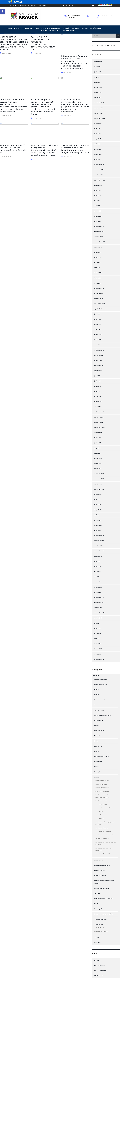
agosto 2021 (98, 370)
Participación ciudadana (102, 865)
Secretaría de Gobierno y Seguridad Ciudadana (104, 823)
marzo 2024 (98, 211)
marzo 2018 (97, 582)
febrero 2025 (98, 154)
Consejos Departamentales (102, 715)
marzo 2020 (98, 458)
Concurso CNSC (99, 710)
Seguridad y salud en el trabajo (103, 898)
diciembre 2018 (99, 535)
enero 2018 (97, 592)
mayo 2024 (97, 200)
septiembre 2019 (99, 489)
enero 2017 (97, 654)
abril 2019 (97, 515)
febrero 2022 (98, 339)
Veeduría (101, 818)
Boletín (96, 689)
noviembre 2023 (99, 231)
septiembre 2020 (99, 427)
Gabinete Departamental (101, 756)
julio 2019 (97, 499)
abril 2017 (97, 638)
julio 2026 (97, 66)
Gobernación (26, 28)
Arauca (16, 28)
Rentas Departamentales (102, 791)
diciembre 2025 (99, 103)
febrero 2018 (98, 587)
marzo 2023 (98, 273)
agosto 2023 (98, 247)
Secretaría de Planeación (102, 838)
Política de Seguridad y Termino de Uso (104, 882)
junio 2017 (97, 628)
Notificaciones (98, 860)
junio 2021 (97, 381)
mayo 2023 (97, 262)
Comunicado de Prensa (101, 699)
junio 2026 (97, 72)
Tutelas (96, 937)
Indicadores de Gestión (101, 931)
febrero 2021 (98, 401)
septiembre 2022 (99, 303)
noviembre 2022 (99, 293)
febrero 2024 (98, 216)
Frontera (96, 751)
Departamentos (99, 730)
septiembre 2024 (99, 180)
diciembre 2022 (99, 288)
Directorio (97, 736)
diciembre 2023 (99, 226)
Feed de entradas (99, 965)
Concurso (97, 705)
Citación (96, 694)
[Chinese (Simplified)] (101, 4)
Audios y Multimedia (100, 679)
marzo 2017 (97, 643)
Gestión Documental (104, 854)
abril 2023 (97, 267)
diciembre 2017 (99, 597)
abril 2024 (97, 206)
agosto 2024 (98, 185)
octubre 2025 (98, 113)
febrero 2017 (98, 649)
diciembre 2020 (99, 412)
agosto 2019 (98, 494)
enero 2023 (97, 283)
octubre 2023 (98, 236)
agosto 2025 (98, 123)
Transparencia (98, 924)
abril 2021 (97, 391)
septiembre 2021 (99, 365)
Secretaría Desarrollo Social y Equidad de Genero (105, 843)
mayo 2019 (97, 510)
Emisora (96, 741)
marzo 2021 (97, 396)
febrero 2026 (98, 92)
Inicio (10, 28)
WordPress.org (99, 976)
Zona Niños (97, 942)
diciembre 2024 (99, 164)
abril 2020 (97, 453)
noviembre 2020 (99, 417)
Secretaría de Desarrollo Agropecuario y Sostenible (102, 796)
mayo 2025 (97, 139)
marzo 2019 (97, 520)
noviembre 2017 (99, 602)
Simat (96, 903)
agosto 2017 (98, 618)
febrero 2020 (98, 463)
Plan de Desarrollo (100, 875)
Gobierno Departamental (102, 788)
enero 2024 (97, 221)
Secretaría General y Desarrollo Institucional (103, 849)
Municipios (97, 772)
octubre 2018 (98, 546)
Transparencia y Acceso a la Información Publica (51, 29)
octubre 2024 (98, 175)
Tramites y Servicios (100, 919)
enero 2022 (97, 345)
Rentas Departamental (105, 831)
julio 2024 (97, 190)
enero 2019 (97, 530)
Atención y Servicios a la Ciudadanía (71, 29)
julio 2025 (97, 128)
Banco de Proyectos (100, 684)
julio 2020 (97, 437)
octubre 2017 (98, 607)
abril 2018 (97, 576)
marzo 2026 (98, 87)
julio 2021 (97, 376)
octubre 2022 (98, 298)
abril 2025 (97, 144)
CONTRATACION (99, 928)
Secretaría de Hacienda (101, 828)
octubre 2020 (98, 422)
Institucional (98, 761)
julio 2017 (97, 623)
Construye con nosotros (105, 808)
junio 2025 (97, 133)
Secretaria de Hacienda (101, 888)
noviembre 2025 (99, 108)
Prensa (36, 28)
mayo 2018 (97, 571)
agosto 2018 (98, 556)
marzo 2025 (97, 149)
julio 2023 (97, 252)
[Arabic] (99, 4)
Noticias (96, 777)
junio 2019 (97, 504)
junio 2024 (97, 195)
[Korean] (106, 4)
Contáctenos (71, 17)
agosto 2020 (98, 432)
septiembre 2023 (99, 242)
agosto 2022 (98, 309)
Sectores (97, 893)
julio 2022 (97, 314)
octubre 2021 (98, 360)
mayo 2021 (97, 386)
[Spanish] (111, 4)
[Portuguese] (108, 4)
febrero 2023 (98, 278)
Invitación (97, 766)
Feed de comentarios (100, 970)
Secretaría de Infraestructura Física (104, 835)
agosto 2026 (98, 61)
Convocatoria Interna (101, 784)
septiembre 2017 (99, 613)
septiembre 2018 (99, 551)
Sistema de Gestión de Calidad (103, 914)
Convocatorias (98, 720)
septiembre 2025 (99, 118)
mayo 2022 (97, 324)
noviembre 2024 (99, 169)
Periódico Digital (99, 870)
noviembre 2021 (99, 355)
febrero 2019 (98, 525)
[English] (103, 4)
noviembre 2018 (99, 540)
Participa (84, 28)
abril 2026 (97, 82)
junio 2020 (97, 443)
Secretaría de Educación (101, 801)
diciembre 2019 (99, 473)
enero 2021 (97, 406)
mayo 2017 (97, 633)
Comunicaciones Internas (102, 780)
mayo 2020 (97, 448)
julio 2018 (97, 561)
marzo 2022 (98, 334)
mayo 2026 (97, 77)
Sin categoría (98, 909)
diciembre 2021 (99, 350)
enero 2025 (97, 159)
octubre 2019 (98, 484)
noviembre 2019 (99, 479)
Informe (101, 811)
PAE (100, 815)
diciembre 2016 (99, 659)
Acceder (96, 960)
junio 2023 (97, 257)
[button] (2, 11)
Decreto (96, 725)
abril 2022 (97, 329)
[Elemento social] (63, 5)
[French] (104, 4)
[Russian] (109, 4)
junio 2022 (97, 319)
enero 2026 (97, 97)
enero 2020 (97, 468)
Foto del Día (98, 746)
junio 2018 (97, 566)
